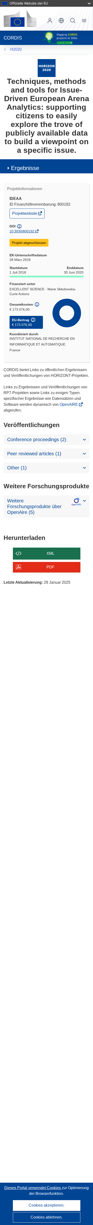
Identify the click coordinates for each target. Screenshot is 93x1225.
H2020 (16, 49)
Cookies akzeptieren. (46, 1205)
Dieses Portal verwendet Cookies (33, 1188)
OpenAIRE (69, 404)
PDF (50, 567)
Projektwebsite (25, 214)
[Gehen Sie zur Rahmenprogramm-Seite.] (47, 68)
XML (50, 553)
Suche (72, 20)
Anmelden (50, 20)
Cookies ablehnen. (46, 1217)
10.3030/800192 (22, 231)
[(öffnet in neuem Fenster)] (20, 19)
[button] (61, 20)
